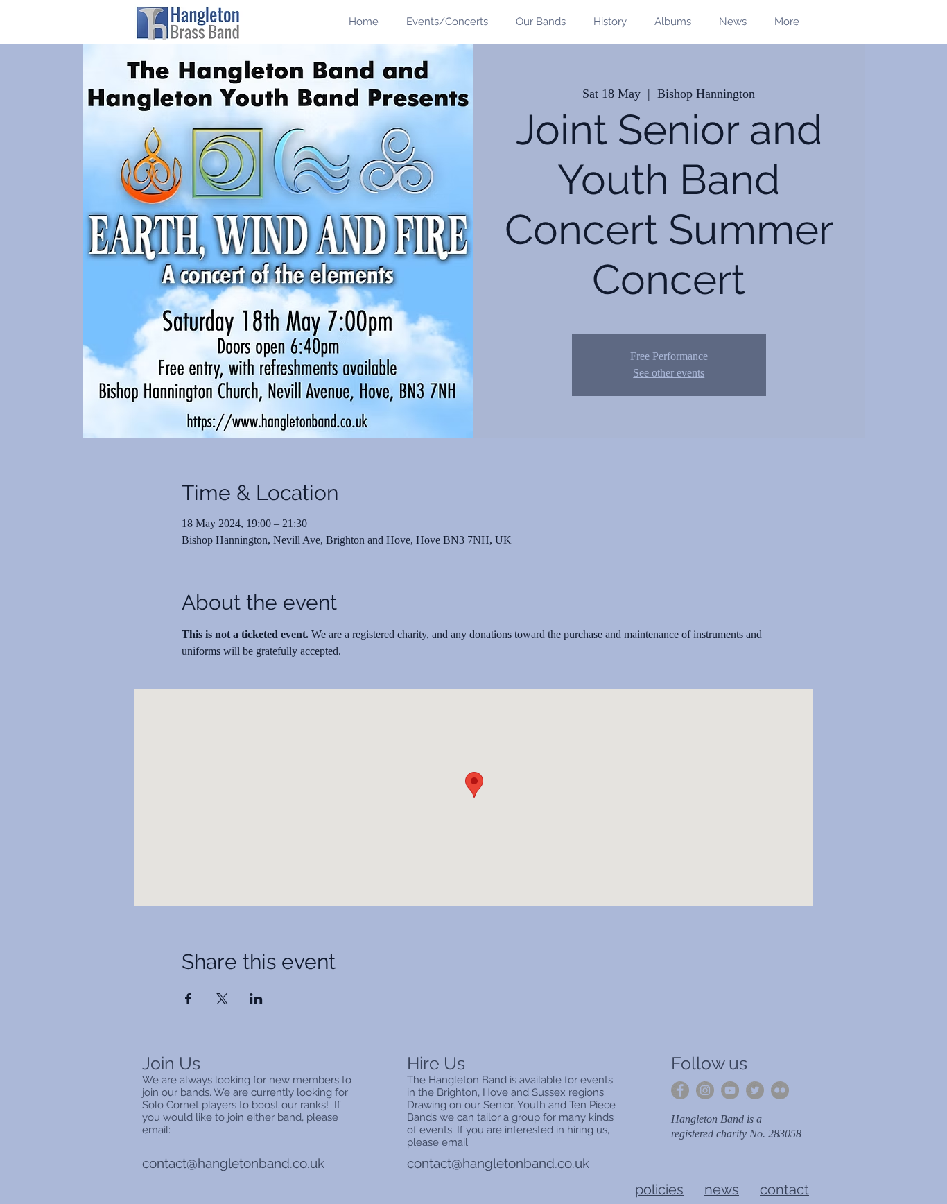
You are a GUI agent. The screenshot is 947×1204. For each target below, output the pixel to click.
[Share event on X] (222, 998)
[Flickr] (780, 1090)
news (721, 1189)
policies (659, 1189)
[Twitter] (755, 1090)
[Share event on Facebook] (188, 998)
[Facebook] (680, 1090)
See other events (668, 373)
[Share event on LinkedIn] (256, 998)
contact (784, 1189)
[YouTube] (730, 1090)
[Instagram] (705, 1090)
